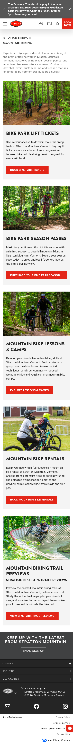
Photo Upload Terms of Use (55, 728)
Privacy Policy (63, 717)
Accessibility (63, 734)
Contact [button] (8, 663)
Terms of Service (61, 722)
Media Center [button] (11, 678)
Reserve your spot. (26, 14)
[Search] (57, 24)
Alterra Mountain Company (12, 717)
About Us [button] (8, 671)
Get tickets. (57, 7)
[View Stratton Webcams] (49, 24)
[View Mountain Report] (40, 24)
